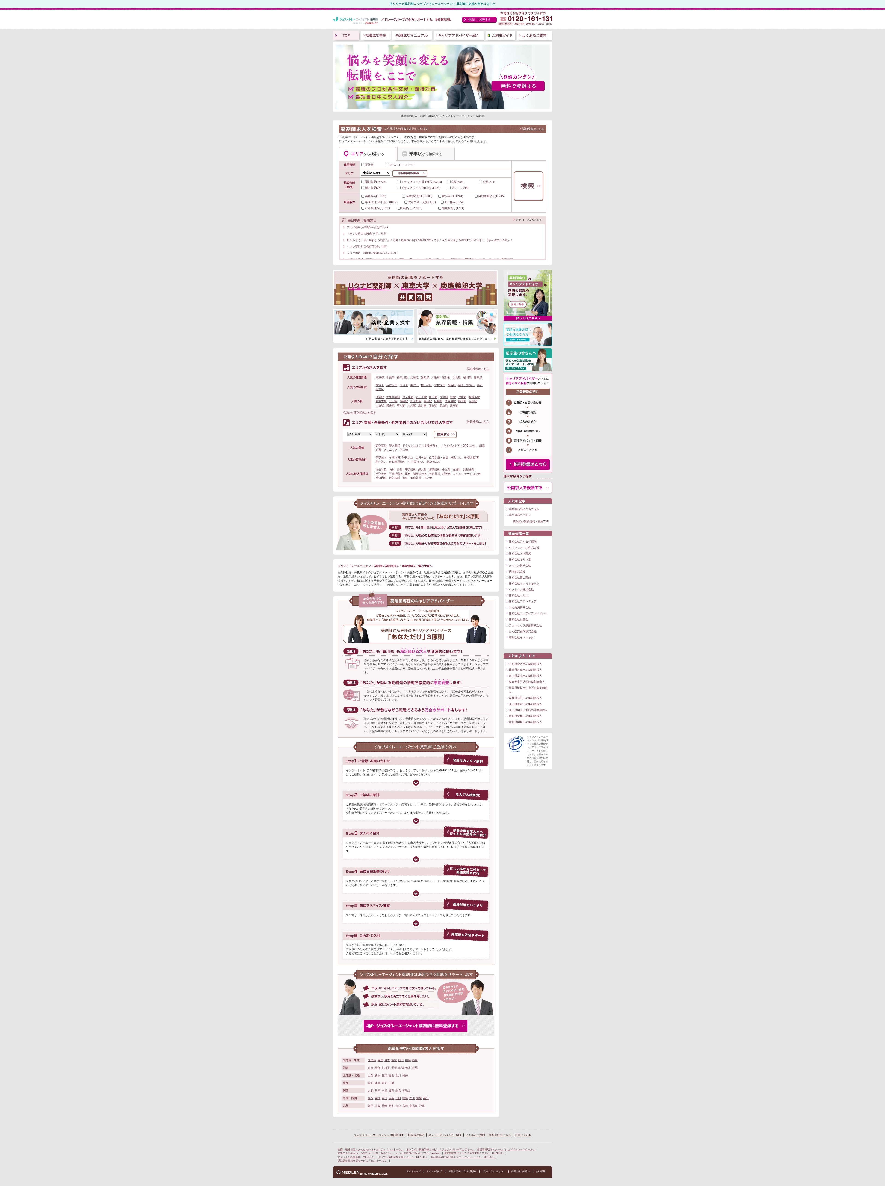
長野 (384, 1075)
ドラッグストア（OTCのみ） (459, 445)
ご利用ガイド (502, 35)
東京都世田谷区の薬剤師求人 (527, 681)
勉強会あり (434, 461)
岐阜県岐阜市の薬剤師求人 (525, 669)
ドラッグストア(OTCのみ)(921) (420, 187)
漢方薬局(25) (373, 187)
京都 (384, 1090)
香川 (412, 1098)
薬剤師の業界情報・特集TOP (531, 521)
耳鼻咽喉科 (396, 473)
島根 (377, 1098)
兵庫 (377, 1090)
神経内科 (381, 477)
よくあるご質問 (534, 35)
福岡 (370, 1105)
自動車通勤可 (397, 461)
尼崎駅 (404, 401)
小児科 (446, 469)
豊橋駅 (428, 401)
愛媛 (419, 1098)
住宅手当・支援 (438, 457)
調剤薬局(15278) (375, 181)
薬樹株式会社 (517, 571)
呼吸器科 (410, 469)
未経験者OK (471, 457)
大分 (398, 1105)
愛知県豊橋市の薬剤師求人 (525, 716)
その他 (404, 449)
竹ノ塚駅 (407, 397)
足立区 (380, 389)
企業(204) (489, 181)
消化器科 (381, 473)
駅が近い (381, 461)
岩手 (387, 1060)
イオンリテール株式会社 (524, 547)
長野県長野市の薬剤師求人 (525, 698)
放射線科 (394, 477)
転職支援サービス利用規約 (462, 1171)
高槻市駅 (474, 397)
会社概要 (540, 1171)
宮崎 (405, 1105)
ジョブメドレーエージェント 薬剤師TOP (379, 1135)
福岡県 (467, 377)
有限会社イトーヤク (521, 637)
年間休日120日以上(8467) (381, 202)
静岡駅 (462, 401)
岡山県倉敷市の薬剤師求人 (525, 704)
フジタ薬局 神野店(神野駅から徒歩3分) (372, 253)
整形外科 (434, 473)
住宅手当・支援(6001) (422, 202)
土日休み (421, 457)
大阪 (370, 1090)
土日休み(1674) (454, 202)
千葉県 (390, 377)
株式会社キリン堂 (520, 559)
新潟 (377, 1075)
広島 (391, 1098)
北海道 (414, 377)
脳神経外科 (420, 473)
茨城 (401, 1067)
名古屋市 (391, 385)
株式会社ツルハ (518, 595)
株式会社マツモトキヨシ (524, 583)
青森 (380, 1060)
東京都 (380, 377)
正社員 (369, 164)
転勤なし (456, 457)
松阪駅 (473, 401)
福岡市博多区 (466, 385)
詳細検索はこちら (533, 128)
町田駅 (433, 397)
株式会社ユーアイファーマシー (528, 613)
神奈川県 (402, 377)
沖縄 (422, 1105)
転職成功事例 (376, 35)
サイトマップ (414, 1171)
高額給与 (381, 457)
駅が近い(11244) (452, 196)
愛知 (370, 1083)
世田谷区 (426, 385)
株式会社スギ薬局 (520, 553)
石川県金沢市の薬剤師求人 (525, 663)
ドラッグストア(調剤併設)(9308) (421, 181)
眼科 (408, 473)
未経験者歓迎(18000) (419, 196)
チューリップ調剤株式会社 (525, 625)
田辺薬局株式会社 (520, 607)
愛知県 (425, 377)
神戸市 (414, 385)
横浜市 (380, 385)
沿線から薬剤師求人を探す (359, 412)
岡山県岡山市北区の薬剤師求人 (528, 710)
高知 (426, 1098)
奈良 (398, 1090)
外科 (399, 469)
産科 (405, 477)
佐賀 (377, 1105)
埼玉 (387, 1067)
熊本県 (478, 377)
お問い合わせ (523, 1135)
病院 (482, 445)
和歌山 (406, 1090)
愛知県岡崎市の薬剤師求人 (525, 722)
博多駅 (390, 405)
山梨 (370, 1075)
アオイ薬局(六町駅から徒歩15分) (367, 227)
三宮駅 (393, 401)
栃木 (408, 1067)
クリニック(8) (460, 187)
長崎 (384, 1105)
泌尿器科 (468, 469)
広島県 (457, 377)
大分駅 (411, 405)
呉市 (480, 385)
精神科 (446, 473)
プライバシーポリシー (493, 1171)
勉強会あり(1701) (453, 208)
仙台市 (404, 385)
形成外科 (415, 477)
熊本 (391, 1105)
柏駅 (453, 397)
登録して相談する (479, 19)
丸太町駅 (415, 401)
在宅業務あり (416, 461)
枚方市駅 (381, 401)
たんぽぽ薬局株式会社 (523, 631)
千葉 (394, 1067)
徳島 (405, 1098)
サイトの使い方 (435, 1171)
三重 (391, 1083)
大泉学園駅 (393, 397)
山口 (398, 1098)
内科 (392, 469)
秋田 (401, 1060)
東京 (370, 1067)
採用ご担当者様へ (520, 1171)
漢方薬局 (394, 445)
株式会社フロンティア (523, 601)
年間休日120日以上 (401, 457)
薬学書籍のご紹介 (520, 515)
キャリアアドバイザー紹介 (458, 35)
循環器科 (434, 469)
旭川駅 (422, 405)
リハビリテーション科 (467, 473)
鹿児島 (413, 1105)
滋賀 (391, 1090)
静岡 (384, 1083)
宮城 (394, 1060)
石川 (398, 1075)
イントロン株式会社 (521, 589)
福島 (415, 1060)
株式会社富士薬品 (520, 577)
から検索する (367, 153)
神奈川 (379, 1067)
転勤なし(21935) (411, 208)
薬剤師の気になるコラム (524, 509)
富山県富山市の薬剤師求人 (525, 675)
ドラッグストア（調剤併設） (420, 445)
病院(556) (457, 181)
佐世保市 (439, 385)
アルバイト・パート (402, 164)
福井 (405, 1075)
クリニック (390, 449)
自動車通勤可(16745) (491, 196)
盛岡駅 (454, 405)
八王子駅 (421, 397)
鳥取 (370, 1098)
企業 (378, 449)
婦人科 (422, 469)
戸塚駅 (462, 397)
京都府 (446, 377)
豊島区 (452, 385)
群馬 (415, 1067)
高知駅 (401, 405)
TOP (346, 35)
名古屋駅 (450, 401)
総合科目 (381, 469)
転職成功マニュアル (412, 35)
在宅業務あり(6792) (377, 208)
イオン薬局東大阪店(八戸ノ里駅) (367, 233)
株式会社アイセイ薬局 (523, 541)
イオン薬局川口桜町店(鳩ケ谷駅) (367, 246)
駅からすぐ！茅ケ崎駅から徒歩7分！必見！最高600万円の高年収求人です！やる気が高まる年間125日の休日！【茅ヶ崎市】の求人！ (430, 240)
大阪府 (435, 377)
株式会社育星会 (518, 619)
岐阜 (377, 1083)
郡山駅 (443, 405)
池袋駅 (380, 397)
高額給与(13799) (375, 196)
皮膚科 (457, 469)
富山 (391, 1075)
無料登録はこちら (500, 1135)
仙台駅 (433, 405)
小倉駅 (380, 405)
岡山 (384, 1098)
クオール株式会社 (520, 565)
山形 (408, 1060)
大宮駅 (444, 397)
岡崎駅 (438, 401)
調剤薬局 (381, 445)
